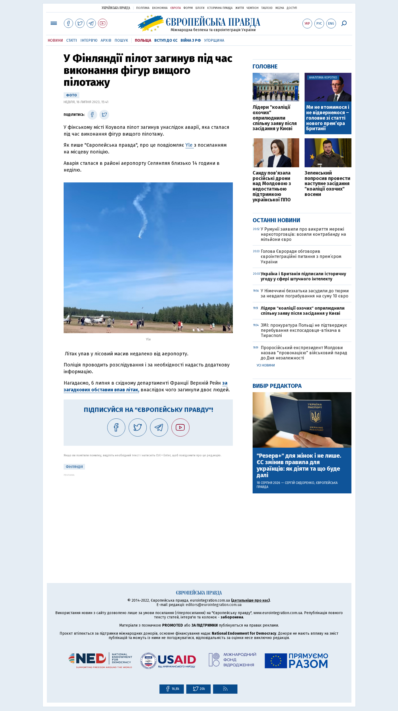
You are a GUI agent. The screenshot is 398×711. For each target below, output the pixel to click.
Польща (143, 40)
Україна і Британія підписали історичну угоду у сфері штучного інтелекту (303, 276)
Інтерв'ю (88, 40)
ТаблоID (267, 8)
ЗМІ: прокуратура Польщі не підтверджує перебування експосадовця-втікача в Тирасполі (304, 330)
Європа (175, 8)
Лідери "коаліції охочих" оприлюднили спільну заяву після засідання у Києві (275, 118)
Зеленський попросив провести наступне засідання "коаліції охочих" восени (327, 184)
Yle (189, 145)
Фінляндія (74, 467)
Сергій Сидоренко (299, 483)
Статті (71, 40)
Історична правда (220, 8)
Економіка (160, 8)
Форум (188, 8)
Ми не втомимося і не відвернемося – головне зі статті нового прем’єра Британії (327, 118)
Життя (239, 8)
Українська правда (116, 8)
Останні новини (276, 220)
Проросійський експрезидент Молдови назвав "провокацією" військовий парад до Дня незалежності (304, 353)
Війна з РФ (191, 40)
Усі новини (266, 365)
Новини (55, 40)
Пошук (121, 40)
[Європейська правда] (199, 23)
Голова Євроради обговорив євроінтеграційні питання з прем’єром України (301, 256)
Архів (106, 40)
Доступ (292, 8)
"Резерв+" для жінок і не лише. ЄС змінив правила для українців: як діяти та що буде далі (299, 466)
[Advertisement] (148, 514)
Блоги (199, 8)
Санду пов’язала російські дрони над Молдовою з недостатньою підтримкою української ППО (272, 187)
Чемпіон (253, 8)
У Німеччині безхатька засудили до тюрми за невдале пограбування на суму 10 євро (305, 293)
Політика (142, 8)
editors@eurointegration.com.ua (214, 604)
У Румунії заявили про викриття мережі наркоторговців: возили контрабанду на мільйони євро (303, 234)
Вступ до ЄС (165, 40)
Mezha (279, 8)
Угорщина (214, 40)
